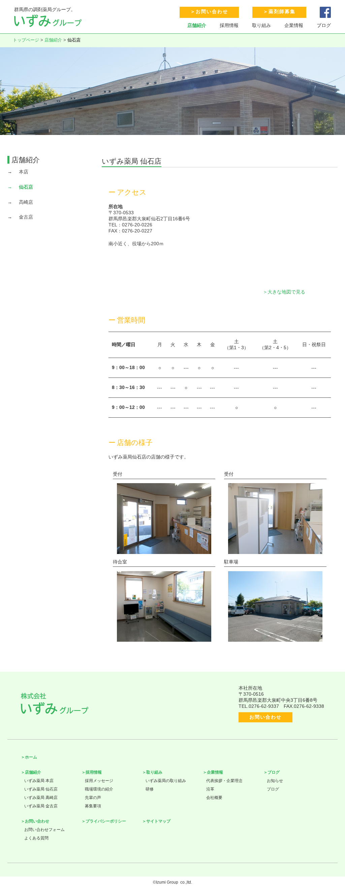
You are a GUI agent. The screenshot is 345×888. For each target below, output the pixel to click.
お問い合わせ (212, 11)
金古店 (26, 217)
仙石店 (26, 187)
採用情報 (229, 25)
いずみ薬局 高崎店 (41, 797)
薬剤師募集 (282, 11)
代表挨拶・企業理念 (224, 780)
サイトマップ (158, 821)
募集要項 (93, 806)
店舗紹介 (196, 25)
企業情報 (293, 25)
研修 (150, 789)
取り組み (261, 25)
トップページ (26, 40)
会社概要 (214, 797)
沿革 (210, 789)
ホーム (31, 757)
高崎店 (26, 202)
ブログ (324, 25)
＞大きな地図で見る (284, 292)
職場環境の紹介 (99, 789)
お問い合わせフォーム (44, 829)
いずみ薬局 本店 (39, 780)
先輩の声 (93, 797)
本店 (23, 171)
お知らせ (275, 780)
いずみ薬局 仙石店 (41, 789)
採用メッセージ (99, 780)
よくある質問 (36, 838)
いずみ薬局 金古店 (41, 806)
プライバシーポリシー (106, 821)
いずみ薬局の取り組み (166, 780)
